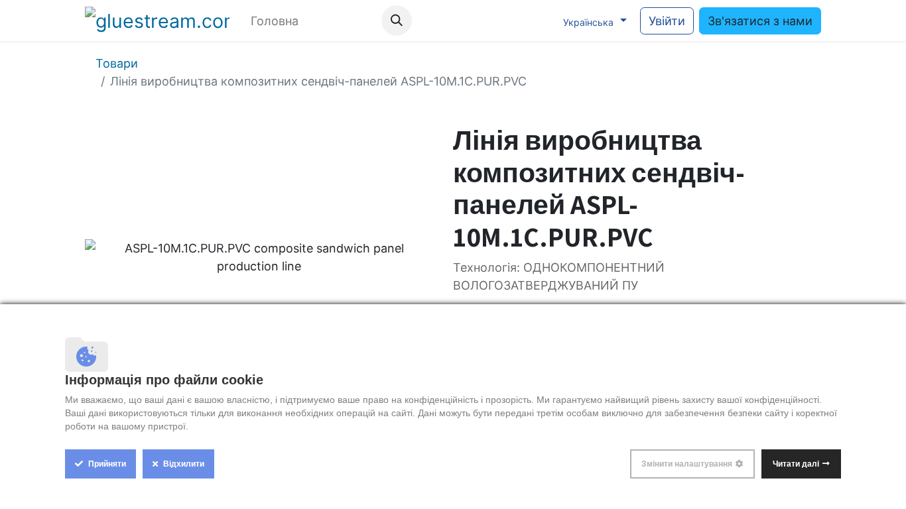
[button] (396, 20)
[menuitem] (274, 21)
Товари (117, 63)
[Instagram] (511, 20)
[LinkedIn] (538, 20)
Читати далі (796, 464)
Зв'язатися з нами (760, 21)
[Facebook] (456, 20)
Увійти (667, 21)
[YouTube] (483, 20)
